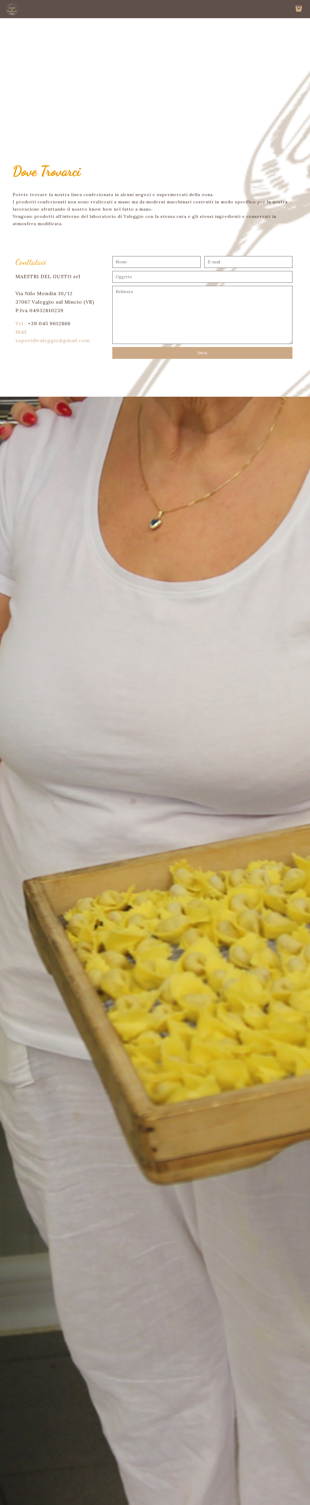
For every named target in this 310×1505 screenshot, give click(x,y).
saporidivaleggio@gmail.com (52, 340)
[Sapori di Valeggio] (12, 9)
